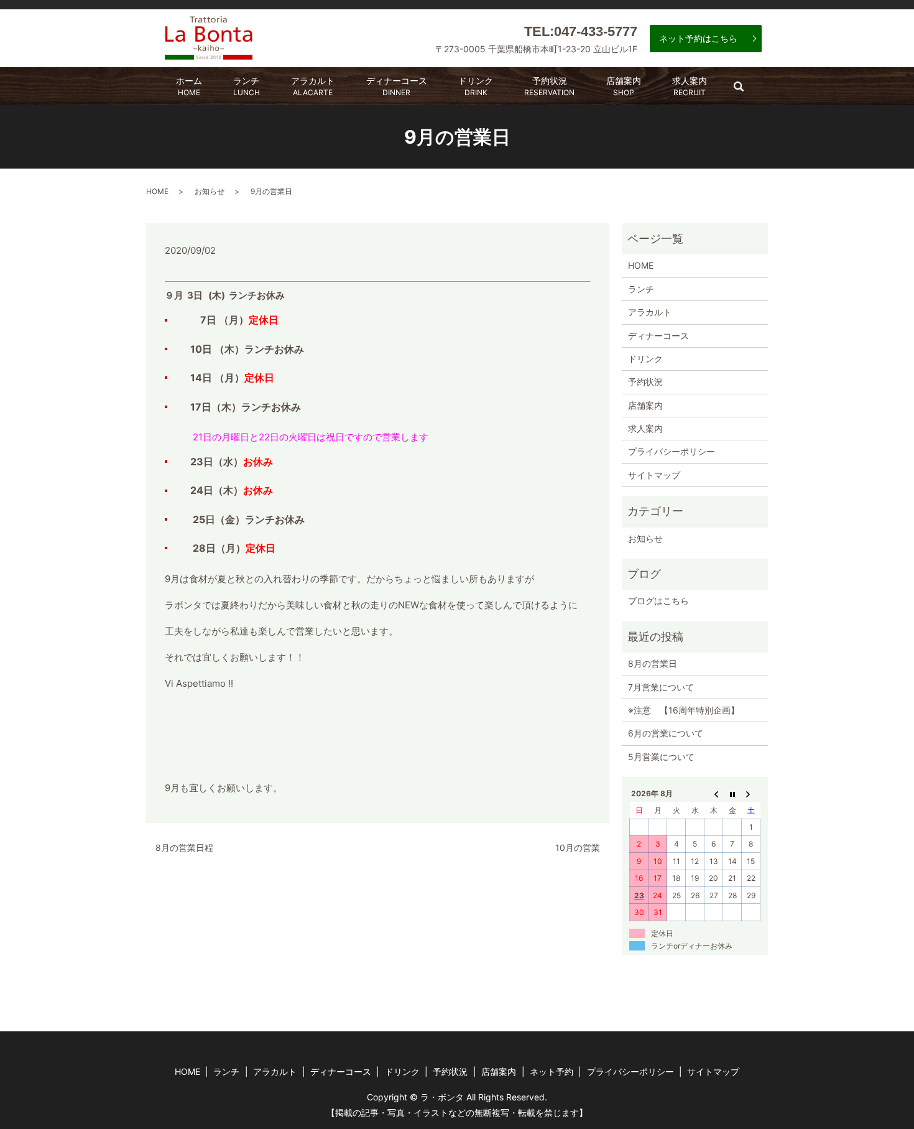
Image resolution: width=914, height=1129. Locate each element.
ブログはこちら (658, 600)
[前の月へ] (713, 794)
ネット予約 (551, 1071)
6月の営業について (665, 733)
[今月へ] (732, 794)
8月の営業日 (652, 663)
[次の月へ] (751, 794)
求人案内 (689, 86)
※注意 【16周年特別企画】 (683, 710)
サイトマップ (654, 475)
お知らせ (209, 191)
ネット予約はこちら (698, 38)
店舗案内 (623, 86)
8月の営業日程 (184, 847)
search (746, 90)
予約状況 (549, 86)
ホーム (189, 86)
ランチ (246, 86)
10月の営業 (577, 847)
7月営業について (661, 687)
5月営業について (661, 756)
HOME (157, 191)
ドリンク (475, 86)
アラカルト (313, 86)
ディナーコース (396, 86)
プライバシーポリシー (671, 451)
